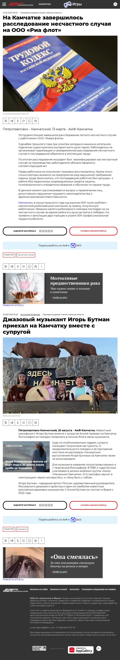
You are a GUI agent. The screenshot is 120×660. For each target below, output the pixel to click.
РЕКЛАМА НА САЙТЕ (39, 590)
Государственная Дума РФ (16, 113)
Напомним (25, 202)
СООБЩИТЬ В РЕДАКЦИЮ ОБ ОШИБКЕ (99, 590)
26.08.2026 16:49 (10, 314)
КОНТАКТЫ (74, 590)
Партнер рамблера (57, 648)
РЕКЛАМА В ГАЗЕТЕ (58, 590)
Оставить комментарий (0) (93, 231)
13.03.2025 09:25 (10, 13)
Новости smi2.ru (13, 305)
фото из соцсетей (11, 415)
